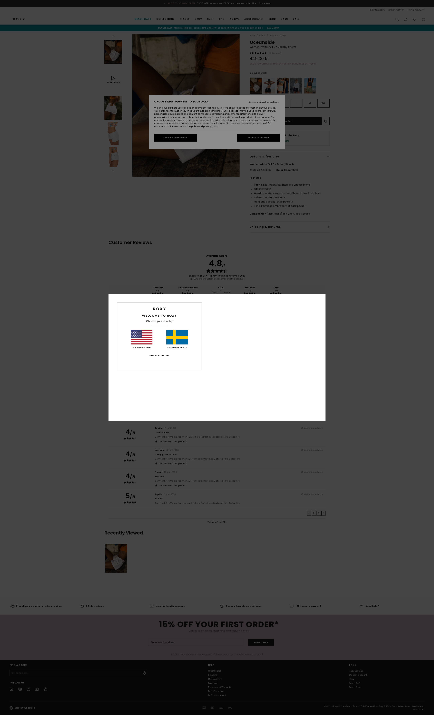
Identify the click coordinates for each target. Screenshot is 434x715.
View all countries (159, 355)
